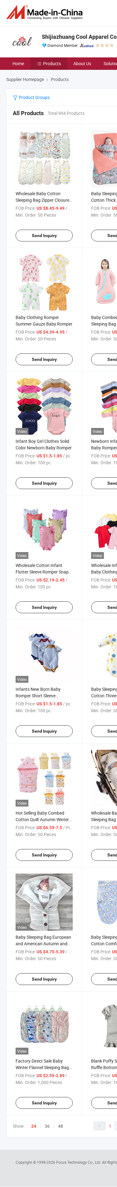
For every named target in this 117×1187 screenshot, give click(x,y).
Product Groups (34, 97)
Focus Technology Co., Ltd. (79, 1162)
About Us (82, 63)
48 (60, 1126)
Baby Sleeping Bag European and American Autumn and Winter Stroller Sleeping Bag (43, 943)
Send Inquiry (44, 235)
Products (52, 63)
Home (18, 63)
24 (33, 1126)
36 (47, 1126)
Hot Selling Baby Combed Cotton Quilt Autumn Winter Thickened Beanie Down (42, 819)
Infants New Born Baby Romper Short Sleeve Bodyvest (38, 695)
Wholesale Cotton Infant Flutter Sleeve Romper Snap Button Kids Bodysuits (42, 571)
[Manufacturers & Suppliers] (45, 12)
